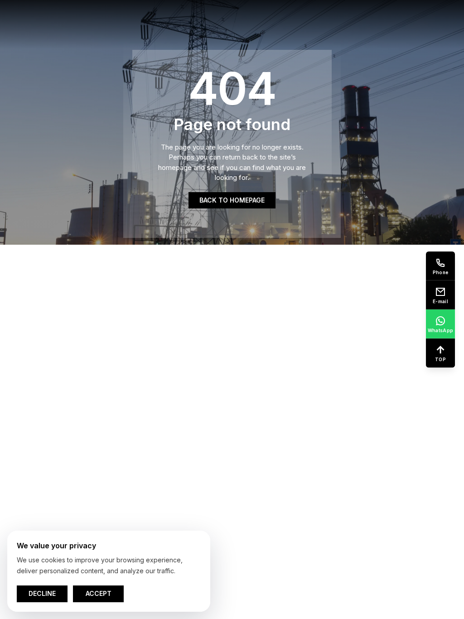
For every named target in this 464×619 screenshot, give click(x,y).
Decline (42, 593)
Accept (98, 593)
